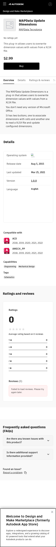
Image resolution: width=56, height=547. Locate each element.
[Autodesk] (16, 4)
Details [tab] (22, 80)
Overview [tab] (8, 80)
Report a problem (13, 472)
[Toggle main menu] (4, 4)
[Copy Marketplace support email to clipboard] (25, 472)
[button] (28, 440)
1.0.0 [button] (34, 181)
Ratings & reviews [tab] (39, 80)
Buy (21, 66)
